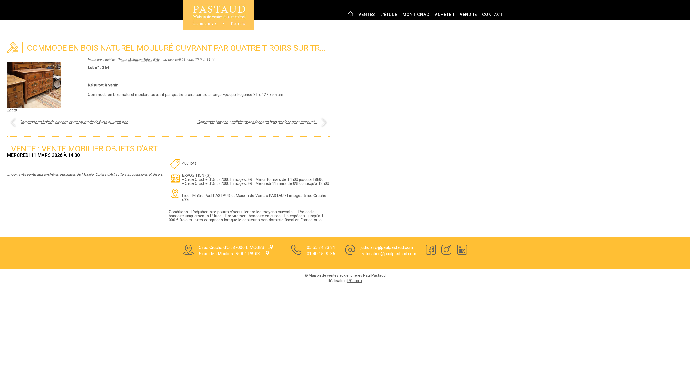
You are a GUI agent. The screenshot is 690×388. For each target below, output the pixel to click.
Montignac (416, 14)
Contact (492, 14)
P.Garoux (354, 281)
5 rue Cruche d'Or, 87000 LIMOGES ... (234, 247)
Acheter (444, 14)
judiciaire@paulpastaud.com (387, 247)
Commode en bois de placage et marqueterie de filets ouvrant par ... (75, 122)
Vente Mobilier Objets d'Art (140, 60)
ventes (366, 14)
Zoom (12, 110)
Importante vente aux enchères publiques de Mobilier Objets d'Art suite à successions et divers (85, 174)
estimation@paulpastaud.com (388, 253)
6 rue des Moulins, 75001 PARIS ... (232, 253)
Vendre (468, 14)
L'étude (388, 14)
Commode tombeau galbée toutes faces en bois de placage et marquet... (257, 122)
